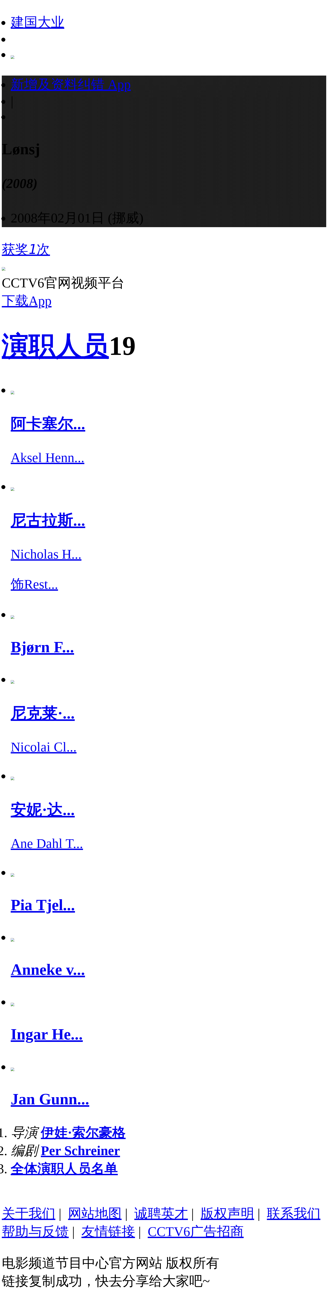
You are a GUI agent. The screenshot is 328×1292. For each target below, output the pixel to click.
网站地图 (95, 1213)
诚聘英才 (161, 1213)
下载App (27, 301)
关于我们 (28, 1213)
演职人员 (55, 346)
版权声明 (227, 1213)
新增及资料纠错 (71, 84)
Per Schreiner (80, 1150)
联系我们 (293, 1213)
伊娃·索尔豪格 (83, 1132)
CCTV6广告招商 (196, 1231)
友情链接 (108, 1231)
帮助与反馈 (35, 1231)
